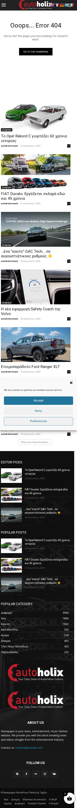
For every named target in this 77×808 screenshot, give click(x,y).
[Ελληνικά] (66, 4)
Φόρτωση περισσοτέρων (34, 442)
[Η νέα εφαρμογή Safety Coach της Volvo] (35, 287)
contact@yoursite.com (29, 747)
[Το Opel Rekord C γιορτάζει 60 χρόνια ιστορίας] (35, 114)
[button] (71, 383)
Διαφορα (6, 129)
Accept (39, 400)
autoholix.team (9, 145)
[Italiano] (71, 4)
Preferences (38, 421)
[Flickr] (35, 774)
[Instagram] (45, 774)
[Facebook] (26, 774)
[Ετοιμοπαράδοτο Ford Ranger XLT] (35, 344)
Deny (38, 411)
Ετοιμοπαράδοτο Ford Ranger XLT (30, 366)
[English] (52, 4)
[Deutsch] (62, 4)
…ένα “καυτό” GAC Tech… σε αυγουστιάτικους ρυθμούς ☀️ (27, 253)
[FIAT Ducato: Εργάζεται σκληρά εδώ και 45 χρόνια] (35, 171)
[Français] (57, 4)
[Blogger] (17, 774)
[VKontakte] (54, 774)
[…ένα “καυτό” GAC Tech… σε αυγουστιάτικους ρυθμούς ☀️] (35, 229)
